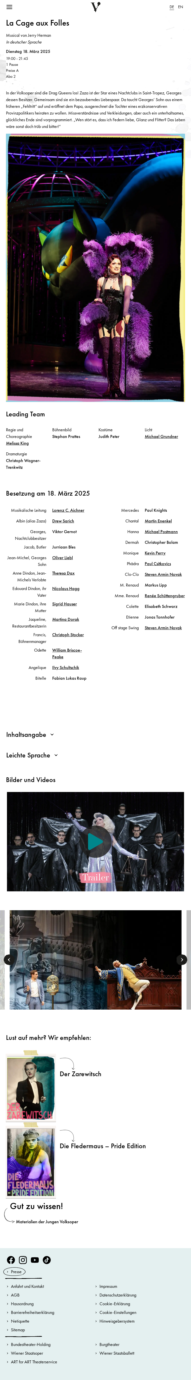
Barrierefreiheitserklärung (32, 1312)
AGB (15, 1295)
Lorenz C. (68, 510)
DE (172, 6)
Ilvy (65, 667)
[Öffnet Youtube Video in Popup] (95, 841)
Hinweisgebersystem (117, 1321)
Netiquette (20, 1321)
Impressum (108, 1286)
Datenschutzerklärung (117, 1295)
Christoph (68, 634)
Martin (158, 521)
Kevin (155, 553)
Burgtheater (109, 1344)
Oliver (62, 557)
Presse (16, 1271)
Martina (65, 619)
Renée (165, 595)
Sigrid (64, 604)
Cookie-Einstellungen (117, 1312)
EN (180, 6)
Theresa (63, 573)
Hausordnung (22, 1303)
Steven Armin (163, 574)
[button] (9, 960)
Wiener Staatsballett (116, 1353)
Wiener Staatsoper (27, 1353)
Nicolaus (66, 588)
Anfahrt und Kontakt (27, 1286)
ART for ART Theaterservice (34, 1362)
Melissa (17, 443)
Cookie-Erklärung (114, 1303)
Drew (63, 521)
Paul (158, 563)
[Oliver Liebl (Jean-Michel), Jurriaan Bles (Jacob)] (95, 971)
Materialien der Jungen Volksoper (47, 1222)
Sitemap (18, 1330)
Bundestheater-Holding (30, 1344)
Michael (161, 436)
